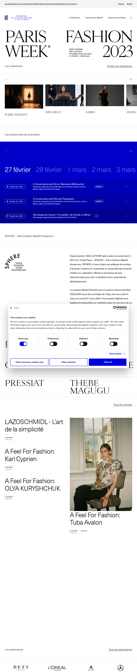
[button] (9, 79)
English (129, 4)
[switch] (53, 344)
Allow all (108, 362)
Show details (115, 354)
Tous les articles (122, 404)
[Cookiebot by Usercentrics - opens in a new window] (115, 308)
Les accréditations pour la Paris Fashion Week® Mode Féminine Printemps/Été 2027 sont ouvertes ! (41, 4)
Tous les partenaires (120, 649)
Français (121, 4)
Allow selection (68, 362)
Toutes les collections (119, 66)
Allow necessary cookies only (29, 362)
